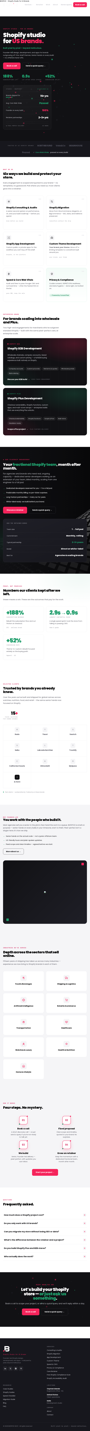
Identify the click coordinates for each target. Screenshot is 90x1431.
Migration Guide (9, 1399)
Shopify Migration (53, 1354)
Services (28, 5)
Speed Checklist (9, 1396)
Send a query (66, 5)
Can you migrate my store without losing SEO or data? (31, 1231)
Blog (4, 1403)
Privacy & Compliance (55, 1368)
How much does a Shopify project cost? (24, 1215)
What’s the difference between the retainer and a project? (34, 1239)
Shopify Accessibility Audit (57, 1378)
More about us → (13, 851)
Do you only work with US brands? (21, 1223)
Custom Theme (53, 1361)
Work (48, 5)
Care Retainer (52, 1371)
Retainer (39, 5)
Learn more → (11, 225)
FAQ (4, 1406)
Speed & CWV (52, 1364)
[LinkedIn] (5, 1368)
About (55, 5)
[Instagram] (16, 1368)
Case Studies (8, 1389)
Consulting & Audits (54, 1350)
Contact (50, 1415)
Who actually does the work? (18, 1256)
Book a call (80, 5)
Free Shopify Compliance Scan (58, 1375)
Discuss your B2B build (18, 379)
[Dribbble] (21, 1368)
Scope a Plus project (17, 429)
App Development (54, 1357)
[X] (10, 1368)
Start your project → (45, 1172)
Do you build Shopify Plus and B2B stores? (25, 1248)
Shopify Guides (8, 1392)
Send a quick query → (36, 66)
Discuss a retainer (15, 510)
